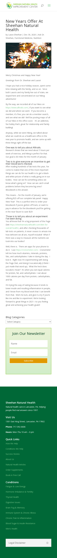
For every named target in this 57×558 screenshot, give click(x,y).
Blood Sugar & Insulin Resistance (20, 523)
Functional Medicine (23, 38)
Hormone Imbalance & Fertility (19, 491)
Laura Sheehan (15, 34)
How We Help (12, 443)
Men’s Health (11, 528)
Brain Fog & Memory (15, 507)
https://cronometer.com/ (27, 250)
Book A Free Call (13, 475)
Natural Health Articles (16, 464)
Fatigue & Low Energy (15, 486)
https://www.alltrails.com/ (17, 107)
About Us (10, 459)
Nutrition (37, 38)
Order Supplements (14, 470)
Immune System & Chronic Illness (21, 512)
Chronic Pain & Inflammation (19, 518)
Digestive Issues (13, 502)
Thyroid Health (12, 497)
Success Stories (13, 454)
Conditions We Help (14, 448)
